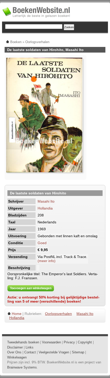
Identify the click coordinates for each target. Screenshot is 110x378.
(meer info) (47, 261)
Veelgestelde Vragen (54, 352)
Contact (30, 352)
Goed (42, 243)
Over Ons (14, 352)
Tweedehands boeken (23, 342)
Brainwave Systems (22, 367)
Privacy (69, 342)
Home (16, 314)
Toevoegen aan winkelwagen (30, 288)
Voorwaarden (51, 342)
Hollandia (45, 208)
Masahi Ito (46, 201)
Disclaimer (15, 347)
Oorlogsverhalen (58, 314)
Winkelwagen (17, 357)
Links (30, 347)
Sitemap (78, 352)
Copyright (85, 342)
